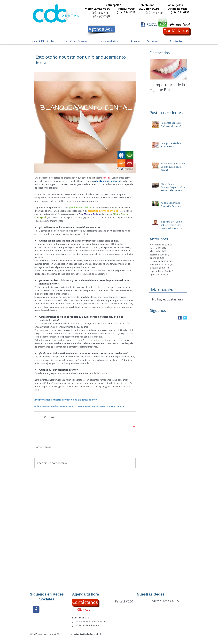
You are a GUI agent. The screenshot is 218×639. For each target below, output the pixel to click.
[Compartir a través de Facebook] (36, 417)
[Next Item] (181, 69)
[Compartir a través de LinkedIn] (52, 417)
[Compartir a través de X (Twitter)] (44, 417)
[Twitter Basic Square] (185, 318)
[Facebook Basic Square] (180, 318)
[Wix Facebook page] (36, 609)
